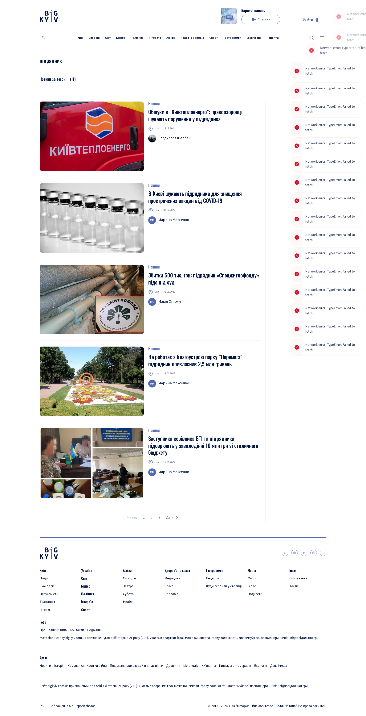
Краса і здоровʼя (192, 38)
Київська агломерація (235, 665)
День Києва (278, 665)
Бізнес (120, 38)
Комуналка (75, 665)
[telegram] (285, 553)
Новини (154, 103)
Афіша (170, 38)
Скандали (47, 586)
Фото (252, 578)
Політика (137, 38)
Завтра (128, 586)
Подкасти (255, 594)
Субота (128, 594)
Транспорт (47, 601)
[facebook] (294, 553)
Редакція (94, 630)
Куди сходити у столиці (224, 586)
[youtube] (323, 553)
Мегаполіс (190, 665)
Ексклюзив (253, 38)
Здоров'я (171, 594)
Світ (108, 38)
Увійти (308, 19)
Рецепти (273, 38)
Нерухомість (49, 594)
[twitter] (304, 553)
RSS (42, 706)
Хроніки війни (97, 665)
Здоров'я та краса (177, 570)
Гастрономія (232, 38)
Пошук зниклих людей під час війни (136, 665)
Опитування (298, 578)
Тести (293, 586)
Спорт (213, 38)
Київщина (208, 665)
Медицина (172, 578)
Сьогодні (129, 578)
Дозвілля (173, 665)
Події (44, 578)
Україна (94, 38)
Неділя (128, 601)
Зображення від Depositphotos (73, 706)
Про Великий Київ (53, 630)
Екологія (260, 665)
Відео (252, 586)
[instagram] (313, 553)
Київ (80, 38)
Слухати (264, 19)
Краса (169, 586)
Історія (45, 609)
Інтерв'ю (155, 38)
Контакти (77, 630)
